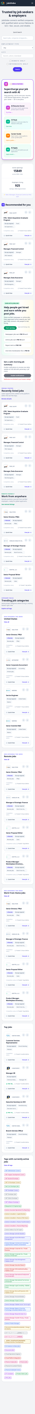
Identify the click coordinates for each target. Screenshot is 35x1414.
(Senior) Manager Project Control (14, 1300)
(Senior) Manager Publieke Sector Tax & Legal (17, 1304)
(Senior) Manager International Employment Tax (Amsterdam (17, 1275)
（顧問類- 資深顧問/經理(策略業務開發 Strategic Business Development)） (15, 1341)
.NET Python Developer (11, 1198)
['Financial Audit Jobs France (12, 1370)
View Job (26, 235)
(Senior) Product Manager (12, 1323)
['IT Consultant (9, 1374)
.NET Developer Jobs (10, 1194)
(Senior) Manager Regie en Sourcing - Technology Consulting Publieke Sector (15, 1309)
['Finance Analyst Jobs (11, 1362)
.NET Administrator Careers (12, 1171)
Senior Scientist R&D (13, 726)
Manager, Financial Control (14, 249)
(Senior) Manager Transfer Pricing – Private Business (16, 1318)
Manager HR (10, 1073)
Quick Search (17, 32)
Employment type (10, 44)
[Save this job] (26, 212)
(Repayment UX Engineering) (13, 1206)
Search (17, 69)
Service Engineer (12, 695)
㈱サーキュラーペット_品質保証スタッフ (16, 1333)
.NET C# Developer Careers (12, 1182)
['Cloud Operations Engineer (12, 1354)
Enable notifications (17, 375)
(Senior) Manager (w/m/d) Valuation (14, 1233)
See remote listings (8, 504)
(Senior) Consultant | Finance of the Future (16, 1218)
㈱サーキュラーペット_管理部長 (13, 1337)
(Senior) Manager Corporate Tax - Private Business (16, 1249)
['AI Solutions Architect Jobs (12, 1346)
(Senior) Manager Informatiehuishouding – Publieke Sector (16, 1269)
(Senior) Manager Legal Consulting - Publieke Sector (17, 1286)
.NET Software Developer (12, 1202)
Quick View (9, 235)
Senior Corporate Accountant (17, 665)
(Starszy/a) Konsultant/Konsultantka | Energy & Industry (17, 1328)
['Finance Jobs (23, 1362)
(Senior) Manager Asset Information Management (15, 1238)
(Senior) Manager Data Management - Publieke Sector (15, 1260)
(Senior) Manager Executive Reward (14, 1265)
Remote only (18, 61)
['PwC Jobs (8, 1377)
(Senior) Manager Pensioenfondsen (14, 1296)
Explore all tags (7, 608)
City (4, 52)
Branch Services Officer (14, 1131)
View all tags (8, 1165)
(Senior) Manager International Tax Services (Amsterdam (17, 1280)
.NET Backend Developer (12, 1178)
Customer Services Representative (13, 1041)
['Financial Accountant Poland (13, 1366)
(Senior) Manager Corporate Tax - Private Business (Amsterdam (16, 1255)
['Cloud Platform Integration (12, 1358)
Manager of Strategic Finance (14, 546)
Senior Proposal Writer (12, 575)
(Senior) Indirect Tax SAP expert (13, 1230)
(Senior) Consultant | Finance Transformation (17, 1222)
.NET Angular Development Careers (14, 1174)
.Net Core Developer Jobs (12, 1186)
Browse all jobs (7, 399)
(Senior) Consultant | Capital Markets (15, 1214)
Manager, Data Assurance (13, 278)
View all (6, 622)
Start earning (10, 328)
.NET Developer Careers (11, 1190)
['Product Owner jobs (21, 1374)
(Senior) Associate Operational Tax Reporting (17, 1210)
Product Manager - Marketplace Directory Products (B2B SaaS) (14, 864)
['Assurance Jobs (9, 1350)
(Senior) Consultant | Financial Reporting (16, 1226)
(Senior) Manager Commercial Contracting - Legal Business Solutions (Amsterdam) (17, 1243)
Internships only (18, 64)
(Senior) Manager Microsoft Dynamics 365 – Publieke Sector (17, 1291)
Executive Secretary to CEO (16, 1102)
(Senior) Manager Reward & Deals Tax (15, 1314)
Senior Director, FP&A (11, 517)
